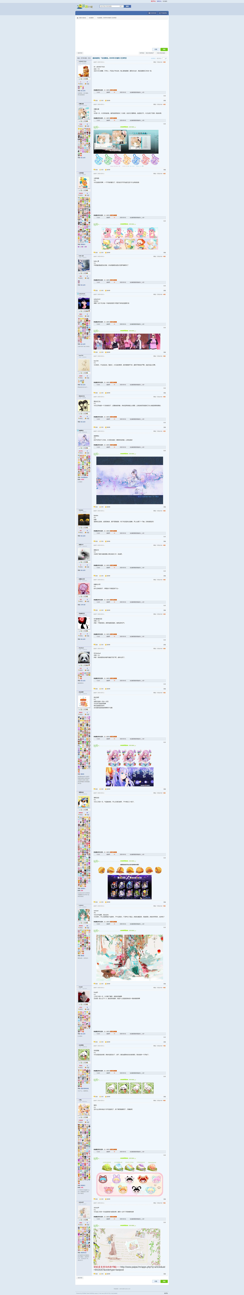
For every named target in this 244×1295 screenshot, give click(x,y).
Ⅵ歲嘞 (98, 92)
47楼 (164, 431)
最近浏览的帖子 (150, 53)
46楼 (164, 396)
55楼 (164, 906)
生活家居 (91, 17)
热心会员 (83, 90)
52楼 (164, 648)
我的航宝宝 (82, 613)
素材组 (82, 774)
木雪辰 (82, 479)
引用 (102, 100)
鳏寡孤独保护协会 (125, 864)
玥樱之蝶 (81, 103)
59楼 (164, 1203)
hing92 (81, 987)
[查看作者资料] (85, 79)
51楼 (164, 614)
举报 (154, 62)
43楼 (164, 256)
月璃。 (80, 1100)
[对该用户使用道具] (87, 79)
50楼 (164, 579)
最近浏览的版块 (161, 53)
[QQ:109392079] (89, 311)
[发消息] (79, 79)
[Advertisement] (122, 33)
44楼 (164, 294)
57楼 (164, 1046)
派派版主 (83, 244)
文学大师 (83, 604)
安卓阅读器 (153, 13)
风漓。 (82, 1187)
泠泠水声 (81, 1202)
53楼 (164, 692)
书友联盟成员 (84, 477)
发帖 (164, 49)
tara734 (81, 355)
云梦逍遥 (81, 173)
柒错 (82, 890)
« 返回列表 (79, 53)
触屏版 (166, 1293)
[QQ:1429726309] (89, 665)
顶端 (164, 100)
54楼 (164, 793)
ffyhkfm (81, 510)
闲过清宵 (81, 692)
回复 (156, 49)
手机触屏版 (164, 13)
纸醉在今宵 (82, 579)
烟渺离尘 (81, 430)
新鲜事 (108, 100)
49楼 (164, 545)
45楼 (164, 356)
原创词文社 (83, 1252)
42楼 (164, 173)
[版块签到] (96, 58)
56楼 (164, 987)
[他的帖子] (83, 79)
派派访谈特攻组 (85, 1088)
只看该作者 (159, 62)
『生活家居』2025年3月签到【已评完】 (106, 17)
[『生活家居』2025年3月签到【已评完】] (127, 141)
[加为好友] (81, 79)
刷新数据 (153, 58)
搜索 (127, 6)
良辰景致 (81, 1045)
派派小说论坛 (82, 17)
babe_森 (81, 255)
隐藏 (164, 95)
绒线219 (81, 544)
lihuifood (81, 648)
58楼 (164, 1100)
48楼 (164, 511)
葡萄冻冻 (81, 792)
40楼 (164, 62)
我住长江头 (82, 396)
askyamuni (82, 293)
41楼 (164, 104)
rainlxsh (81, 905)
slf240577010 (82, 61)
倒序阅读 (142, 53)
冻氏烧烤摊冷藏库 (134, 864)
